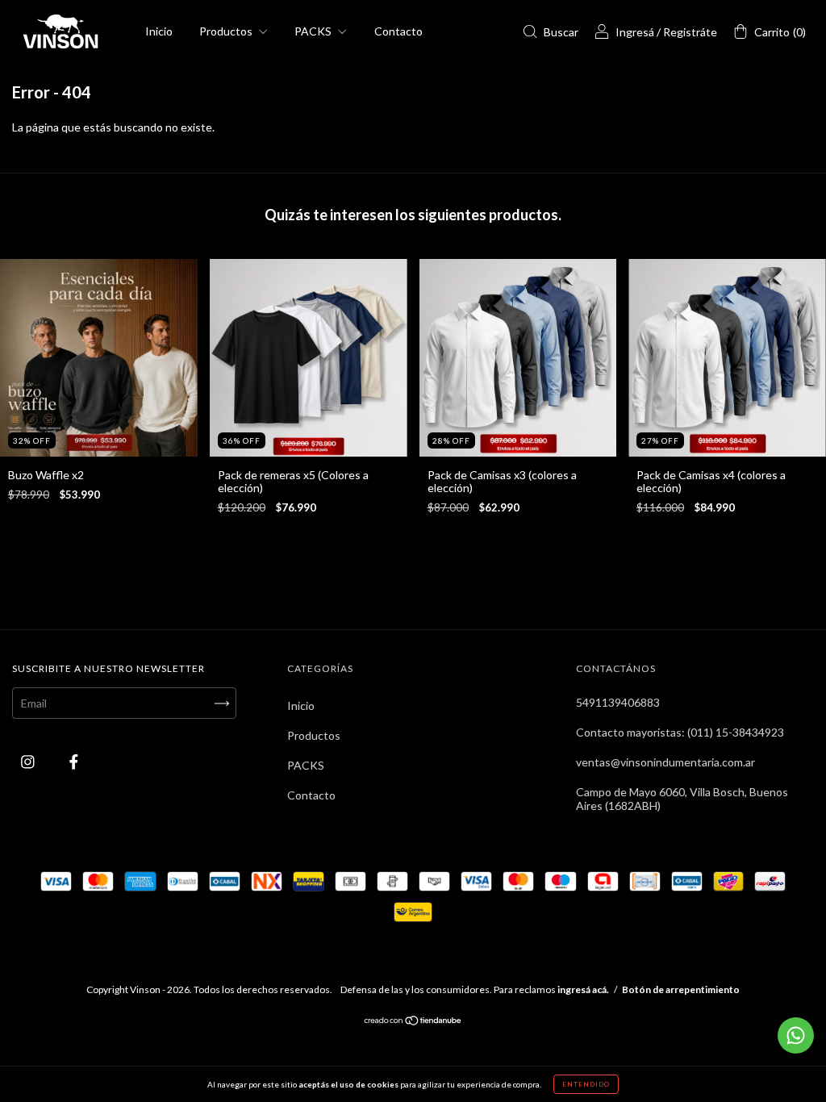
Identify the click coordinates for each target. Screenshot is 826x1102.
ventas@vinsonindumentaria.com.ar (665, 762)
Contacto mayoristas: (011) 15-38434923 (680, 732)
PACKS (314, 31)
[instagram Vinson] (29, 762)
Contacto (398, 31)
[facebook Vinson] (74, 762)
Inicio (159, 31)
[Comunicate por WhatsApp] (796, 1035)
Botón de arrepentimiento (681, 989)
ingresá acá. (583, 989)
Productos (227, 31)
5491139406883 (618, 702)
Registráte (690, 32)
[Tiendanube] (413, 1022)
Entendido (586, 1084)
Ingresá (634, 32)
